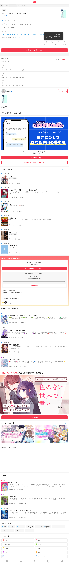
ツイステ (38, 527)
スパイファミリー (8, 530)
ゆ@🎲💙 (4, 16)
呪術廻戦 (47, 527)
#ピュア (9, 373)
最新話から (65, 60)
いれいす (5, 34)
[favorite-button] (46, 42)
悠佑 (9, 34)
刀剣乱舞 (30, 527)
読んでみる (34, 417)
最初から (57, 60)
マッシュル (21, 527)
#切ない (4, 373)
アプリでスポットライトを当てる (34, 268)
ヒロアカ (11, 527)
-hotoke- (25, 34)
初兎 (20, 34)
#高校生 (15, 373)
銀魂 (4, 527)
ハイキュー (20, 530)
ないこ (16, 34)
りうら (30, 34)
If (12, 34)
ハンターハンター (58, 527)
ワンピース (29, 530)
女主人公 (35, 34)
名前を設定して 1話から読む (34, 50)
